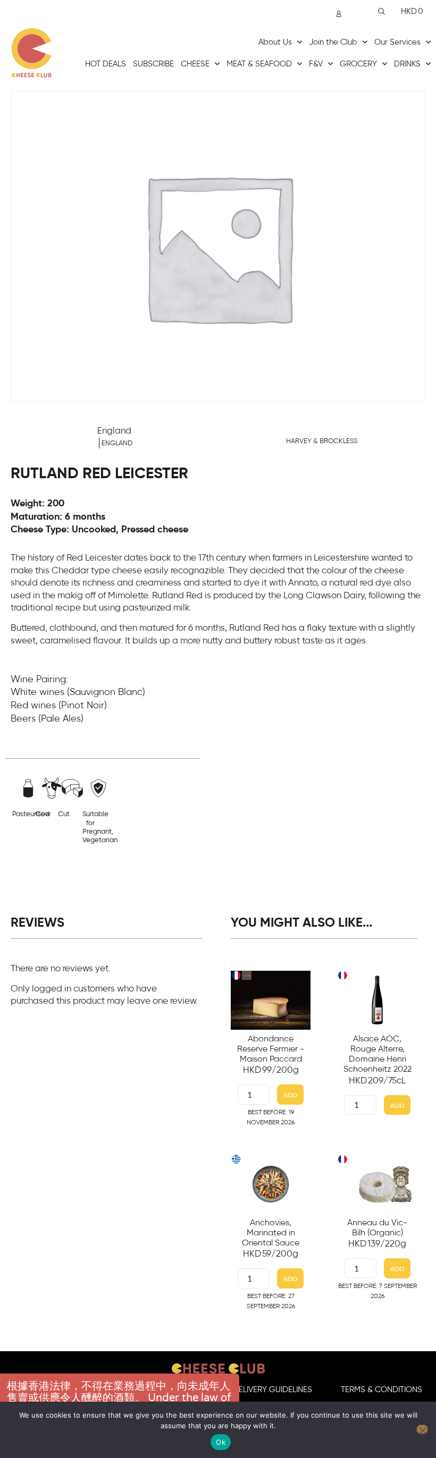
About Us (275, 42)
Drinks (407, 64)
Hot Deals (105, 64)
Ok (220, 1442)
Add (290, 1095)
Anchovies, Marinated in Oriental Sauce (270, 1232)
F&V (316, 64)
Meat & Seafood (259, 64)
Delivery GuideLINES (272, 1390)
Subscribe (153, 64)
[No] (422, 1429)
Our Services (397, 42)
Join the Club (333, 42)
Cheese (195, 64)
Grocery (358, 64)
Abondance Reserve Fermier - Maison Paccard (270, 1049)
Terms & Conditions (381, 1390)
